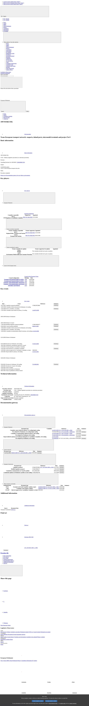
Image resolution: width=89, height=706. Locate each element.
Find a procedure (4, 74)
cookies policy (63, 703)
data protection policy (53, 703)
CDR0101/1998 (41, 488)
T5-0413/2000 (35, 343)
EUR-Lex (13, 509)
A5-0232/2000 (35, 331)
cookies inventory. (73, 703)
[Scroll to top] (12, 570)
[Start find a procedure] (12, 82)
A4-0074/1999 (35, 310)
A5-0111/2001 (35, 351)
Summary (56, 305)
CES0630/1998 (41, 487)
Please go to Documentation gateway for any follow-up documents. (15, 175)
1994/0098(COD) (21, 162)
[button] (22, 655)
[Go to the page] (42, 321)
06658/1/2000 (35, 326)
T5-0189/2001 (35, 364)
